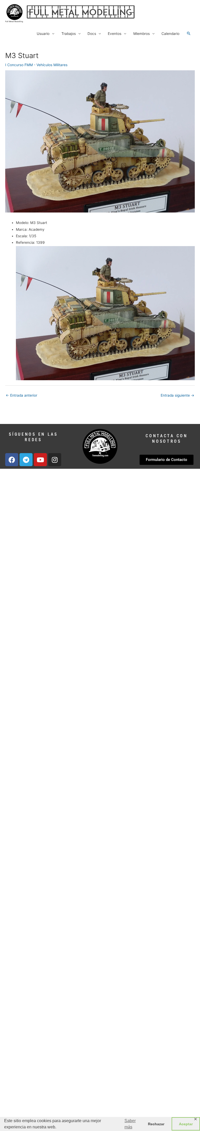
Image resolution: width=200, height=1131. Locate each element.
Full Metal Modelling (14, 21)
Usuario (43, 34)
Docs (92, 34)
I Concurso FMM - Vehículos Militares (36, 65)
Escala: (22, 236)
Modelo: (22, 223)
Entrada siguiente (177, 395)
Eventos (114, 34)
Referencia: (25, 242)
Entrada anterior (21, 395)
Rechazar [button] (156, 1124)
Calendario (170, 34)
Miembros (141, 34)
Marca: (22, 229)
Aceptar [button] (186, 1124)
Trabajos (68, 34)
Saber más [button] (130, 1123)
